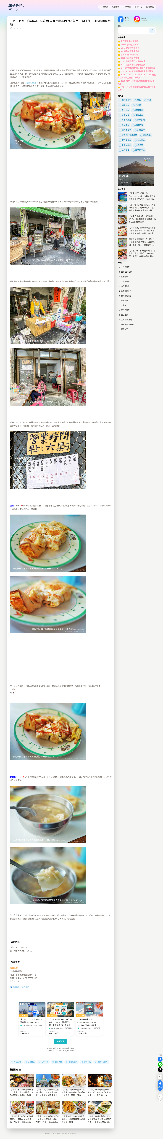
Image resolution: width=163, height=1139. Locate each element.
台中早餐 (44, 1062)
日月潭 (138, 105)
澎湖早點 (87, 1062)
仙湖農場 (125, 150)
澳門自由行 (126, 100)
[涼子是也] (16, 7)
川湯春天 (141, 130)
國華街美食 (140, 150)
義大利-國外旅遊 (127, 324)
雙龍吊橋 (147, 135)
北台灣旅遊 (125, 281)
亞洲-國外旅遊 (126, 272)
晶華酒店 (139, 125)
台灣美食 (116, 7)
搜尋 (120, 25)
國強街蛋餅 (72, 1062)
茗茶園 (140, 145)
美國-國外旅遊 (126, 320)
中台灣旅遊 (125, 267)
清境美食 (139, 115)
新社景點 (125, 110)
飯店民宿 (138, 7)
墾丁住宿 (141, 120)
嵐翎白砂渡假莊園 (129, 135)
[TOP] (160, 1096)
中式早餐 (17, 1062)
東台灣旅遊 (125, 310)
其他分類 (124, 277)
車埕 (139, 100)
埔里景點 (125, 105)
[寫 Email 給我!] (160, 1076)
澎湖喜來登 (126, 130)
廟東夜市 (139, 110)
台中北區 (31, 1062)
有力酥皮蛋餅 (31, 83)
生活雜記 (124, 315)
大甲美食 (125, 115)
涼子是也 (58, 1133)
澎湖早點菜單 (102, 1062)
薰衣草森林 (126, 140)
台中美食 (127, 7)
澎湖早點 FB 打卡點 (20, 987)
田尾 (149, 100)
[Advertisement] (61, 49)
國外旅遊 (150, 7)
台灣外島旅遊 (126, 296)
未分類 (123, 305)
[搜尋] (152, 30)
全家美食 (141, 140)
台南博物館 (126, 120)
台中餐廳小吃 (126, 291)
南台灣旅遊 (125, 286)
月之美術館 (126, 145)
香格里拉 (125, 125)
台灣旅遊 (104, 7)
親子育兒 (124, 329)
